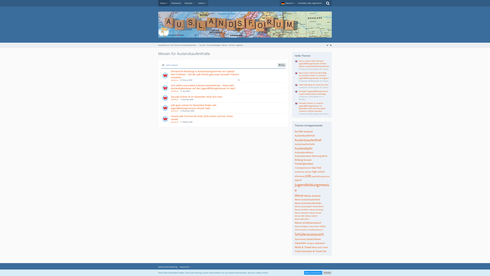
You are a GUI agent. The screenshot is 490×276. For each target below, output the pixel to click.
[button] (288, 3)
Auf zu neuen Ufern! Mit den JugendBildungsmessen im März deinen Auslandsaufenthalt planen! (314, 63)
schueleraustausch (315, 229)
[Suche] (328, 3)
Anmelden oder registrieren (310, 3)
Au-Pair (299, 131)
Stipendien (300, 243)
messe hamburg (316, 209)
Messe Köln (300, 216)
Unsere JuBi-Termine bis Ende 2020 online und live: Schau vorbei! (202, 118)
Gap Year (316, 167)
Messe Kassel (315, 213)
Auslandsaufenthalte (305, 144)
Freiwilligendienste (303, 168)
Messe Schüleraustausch (308, 222)
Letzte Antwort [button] (172, 65)
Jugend (298, 180)
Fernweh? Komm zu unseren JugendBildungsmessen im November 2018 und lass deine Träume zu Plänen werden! (312, 107)
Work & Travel (303, 247)
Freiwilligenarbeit (304, 163)
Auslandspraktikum (304, 152)
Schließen (327, 273)
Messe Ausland (312, 195)
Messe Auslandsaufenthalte (308, 203)
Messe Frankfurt (302, 209)
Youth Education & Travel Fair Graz (314, 85)
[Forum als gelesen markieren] (327, 45)
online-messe (300, 229)
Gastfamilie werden (303, 172)
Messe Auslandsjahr (303, 206)
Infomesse (300, 176)
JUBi (308, 176)
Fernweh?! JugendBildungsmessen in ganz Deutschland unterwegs (313, 92)
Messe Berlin (318, 206)
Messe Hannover (302, 213)
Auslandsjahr (304, 148)
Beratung (316, 156)
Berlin (324, 156)
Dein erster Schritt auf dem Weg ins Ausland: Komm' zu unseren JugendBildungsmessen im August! (314, 75)
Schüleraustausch (309, 234)
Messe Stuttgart (301, 226)
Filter (283, 65)
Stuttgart (310, 243)
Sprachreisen (314, 239)
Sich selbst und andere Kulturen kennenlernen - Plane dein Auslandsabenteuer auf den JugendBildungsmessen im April (203, 87)
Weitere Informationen (313, 273)
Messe (299, 195)
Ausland (308, 131)
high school (318, 171)
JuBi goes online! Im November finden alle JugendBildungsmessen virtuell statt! (193, 107)
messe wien (314, 226)
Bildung (299, 159)
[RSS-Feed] (331, 45)
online (323, 226)
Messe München (302, 219)
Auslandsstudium (303, 156)
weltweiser (175, 80)
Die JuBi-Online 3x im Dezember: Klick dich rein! (196, 96)
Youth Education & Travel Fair (310, 251)
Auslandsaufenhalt (305, 135)
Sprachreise (300, 239)
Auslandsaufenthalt (308, 140)
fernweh (308, 160)
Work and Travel (320, 247)
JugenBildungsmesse (320, 176)
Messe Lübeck (311, 216)
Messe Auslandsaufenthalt (307, 199)
